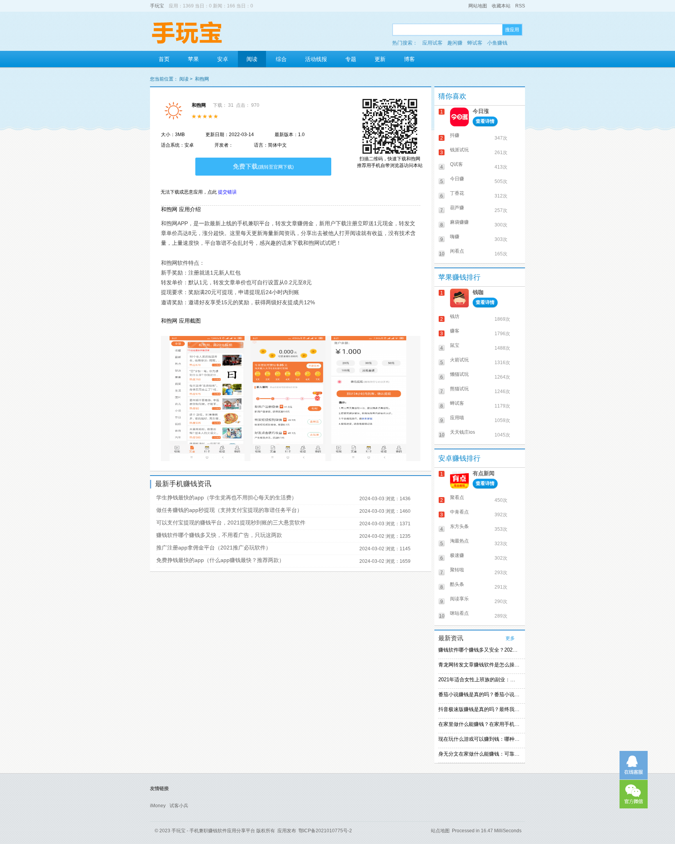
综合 (281, 59)
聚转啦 (457, 570)
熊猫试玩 (459, 388)
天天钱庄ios (462, 432)
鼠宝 (454, 345)
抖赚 (454, 135)
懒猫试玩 (459, 374)
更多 (510, 638)
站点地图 (440, 830)
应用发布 (286, 830)
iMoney (158, 805)
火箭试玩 (459, 360)
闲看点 (457, 251)
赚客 (454, 331)
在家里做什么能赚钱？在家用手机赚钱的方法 (479, 724)
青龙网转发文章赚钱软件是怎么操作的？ (479, 665)
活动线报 (316, 59)
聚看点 (457, 497)
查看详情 (485, 121)
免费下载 (263, 166)
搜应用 (512, 29)
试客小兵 (179, 805)
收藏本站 (501, 6)
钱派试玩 (459, 150)
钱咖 (478, 292)
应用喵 (457, 417)
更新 (380, 59)
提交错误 (227, 192)
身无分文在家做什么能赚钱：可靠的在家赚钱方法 (479, 754)
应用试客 (432, 43)
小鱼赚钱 (497, 43)
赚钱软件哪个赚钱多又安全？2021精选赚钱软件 (479, 650)
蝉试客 (474, 43)
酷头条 (457, 584)
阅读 (251, 59)
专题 (350, 59)
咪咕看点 (459, 613)
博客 (409, 59)
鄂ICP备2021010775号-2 (325, 830)
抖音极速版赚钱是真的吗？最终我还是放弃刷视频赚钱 (479, 709)
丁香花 (457, 193)
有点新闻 (484, 473)
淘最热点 (459, 541)
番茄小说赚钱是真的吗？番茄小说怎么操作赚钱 (479, 694)
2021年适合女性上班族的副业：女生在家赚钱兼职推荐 (479, 679)
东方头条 (459, 526)
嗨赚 (454, 236)
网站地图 (477, 6)
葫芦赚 (457, 207)
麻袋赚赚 (459, 222)
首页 (164, 59)
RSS (520, 6)
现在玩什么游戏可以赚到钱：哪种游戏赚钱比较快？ (479, 739)
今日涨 (481, 111)
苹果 (193, 59)
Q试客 (456, 164)
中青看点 (459, 512)
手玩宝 (157, 6)
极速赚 (457, 555)
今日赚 (457, 178)
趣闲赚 (454, 43)
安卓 (222, 59)
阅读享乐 (459, 599)
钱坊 (454, 316)
